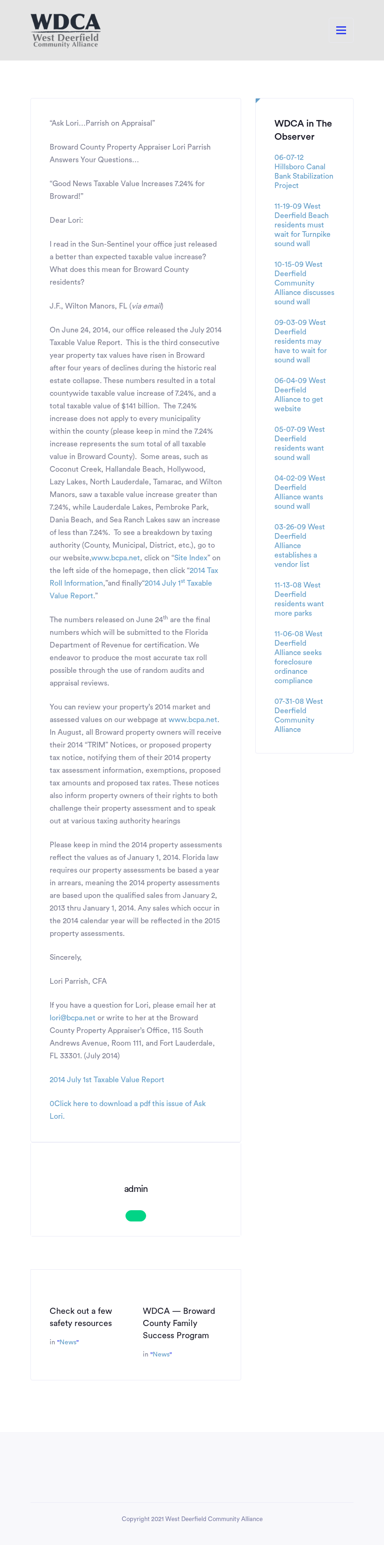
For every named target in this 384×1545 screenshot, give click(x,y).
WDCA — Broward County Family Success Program (179, 1323)
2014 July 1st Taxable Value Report (107, 1080)
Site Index (190, 558)
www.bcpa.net (115, 558)
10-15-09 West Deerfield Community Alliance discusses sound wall (304, 283)
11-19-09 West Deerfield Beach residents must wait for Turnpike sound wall (302, 225)
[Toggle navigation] (341, 30)
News (67, 1342)
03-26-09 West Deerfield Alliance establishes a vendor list (299, 545)
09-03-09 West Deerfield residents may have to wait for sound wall (300, 341)
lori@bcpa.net (73, 1018)
